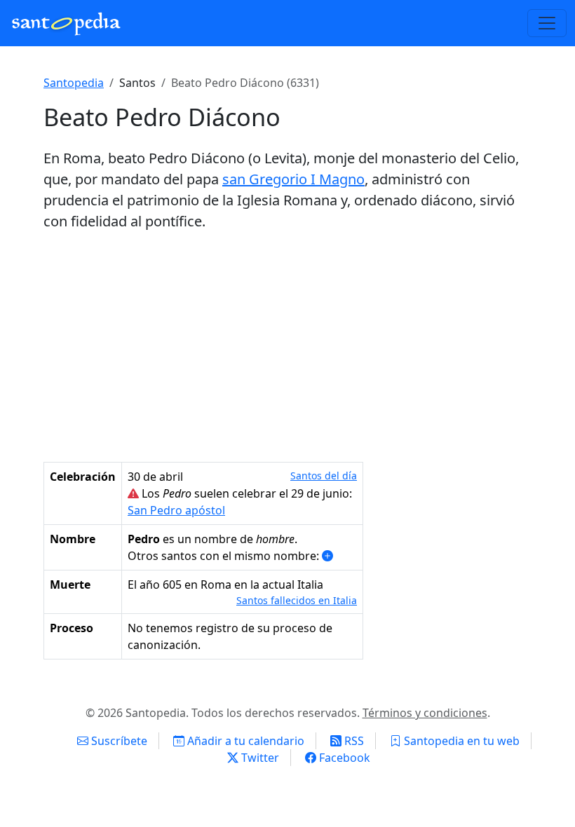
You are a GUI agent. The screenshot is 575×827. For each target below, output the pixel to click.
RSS (352, 741)
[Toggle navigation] (547, 23)
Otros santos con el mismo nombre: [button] (225, 555)
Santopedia (73, 82)
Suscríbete (117, 741)
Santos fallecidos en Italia (296, 600)
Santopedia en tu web (460, 741)
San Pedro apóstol (176, 510)
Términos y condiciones (425, 712)
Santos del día (323, 475)
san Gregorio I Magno (293, 179)
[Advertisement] (287, 347)
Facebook (343, 757)
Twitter (258, 757)
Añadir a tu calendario (244, 741)
